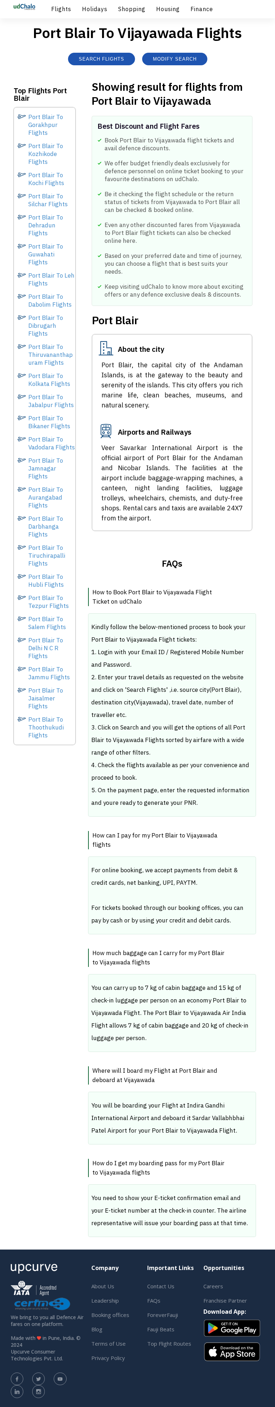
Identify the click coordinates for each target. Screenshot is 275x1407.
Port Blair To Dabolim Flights (50, 300)
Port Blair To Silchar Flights (48, 200)
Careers (213, 1286)
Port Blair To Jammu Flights (49, 673)
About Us (102, 1286)
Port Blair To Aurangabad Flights (45, 497)
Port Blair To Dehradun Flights (45, 225)
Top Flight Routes (169, 1343)
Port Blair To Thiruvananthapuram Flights (50, 355)
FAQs (153, 1300)
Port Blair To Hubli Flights (46, 581)
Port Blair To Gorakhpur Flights (45, 125)
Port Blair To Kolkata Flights (49, 380)
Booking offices (110, 1314)
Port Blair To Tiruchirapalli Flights (46, 555)
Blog (96, 1329)
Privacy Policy (108, 1357)
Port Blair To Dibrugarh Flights (45, 325)
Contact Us (160, 1286)
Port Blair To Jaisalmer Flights (45, 698)
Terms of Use (108, 1343)
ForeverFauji (162, 1314)
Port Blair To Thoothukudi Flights (46, 727)
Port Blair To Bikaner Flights (49, 422)
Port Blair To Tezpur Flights (48, 602)
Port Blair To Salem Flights (47, 623)
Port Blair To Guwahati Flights (45, 254)
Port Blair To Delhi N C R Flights (45, 648)
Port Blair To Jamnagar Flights (45, 468)
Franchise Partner (225, 1300)
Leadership (105, 1300)
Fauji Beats (160, 1329)
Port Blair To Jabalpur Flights (51, 401)
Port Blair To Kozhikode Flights (45, 154)
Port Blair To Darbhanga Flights (45, 526)
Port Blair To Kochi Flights (46, 179)
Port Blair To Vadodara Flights (51, 443)
